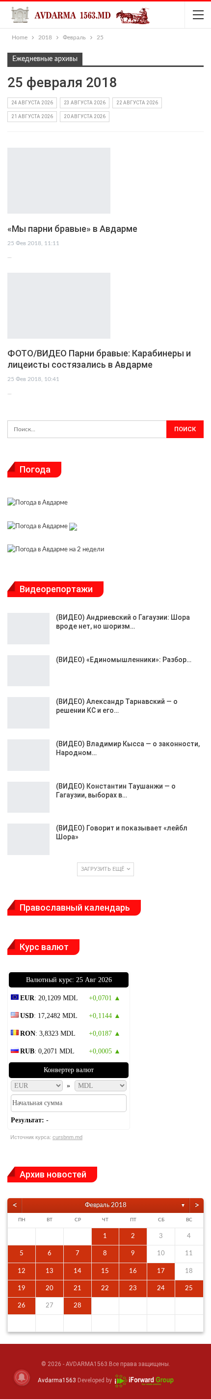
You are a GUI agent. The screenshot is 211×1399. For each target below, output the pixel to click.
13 (49, 1271)
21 (77, 1288)
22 (105, 1288)
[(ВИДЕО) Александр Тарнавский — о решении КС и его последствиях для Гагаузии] (28, 713)
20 (49, 1288)
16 (133, 1271)
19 (22, 1288)
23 (133, 1288)
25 (189, 1288)
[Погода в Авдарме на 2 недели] (55, 551)
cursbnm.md (67, 1137)
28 (77, 1306)
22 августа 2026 (137, 102)
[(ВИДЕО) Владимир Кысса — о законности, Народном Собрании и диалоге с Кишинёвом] (28, 755)
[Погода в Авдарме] (37, 504)
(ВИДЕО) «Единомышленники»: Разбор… (123, 660)
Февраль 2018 (106, 1205)
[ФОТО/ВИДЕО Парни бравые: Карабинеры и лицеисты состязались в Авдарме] (58, 306)
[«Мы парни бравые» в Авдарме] (58, 181)
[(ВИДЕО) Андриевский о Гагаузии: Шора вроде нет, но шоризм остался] (28, 628)
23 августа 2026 (85, 102)
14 (77, 1271)
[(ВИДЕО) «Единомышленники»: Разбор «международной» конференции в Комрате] (28, 671)
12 (22, 1271)
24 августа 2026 (32, 102)
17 (161, 1271)
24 (161, 1288)
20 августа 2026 (85, 116)
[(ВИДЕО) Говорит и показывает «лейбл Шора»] (28, 839)
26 (22, 1306)
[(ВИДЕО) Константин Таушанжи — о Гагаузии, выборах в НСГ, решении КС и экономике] (28, 797)
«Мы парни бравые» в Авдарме (72, 228)
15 (105, 1271)
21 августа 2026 (32, 116)
